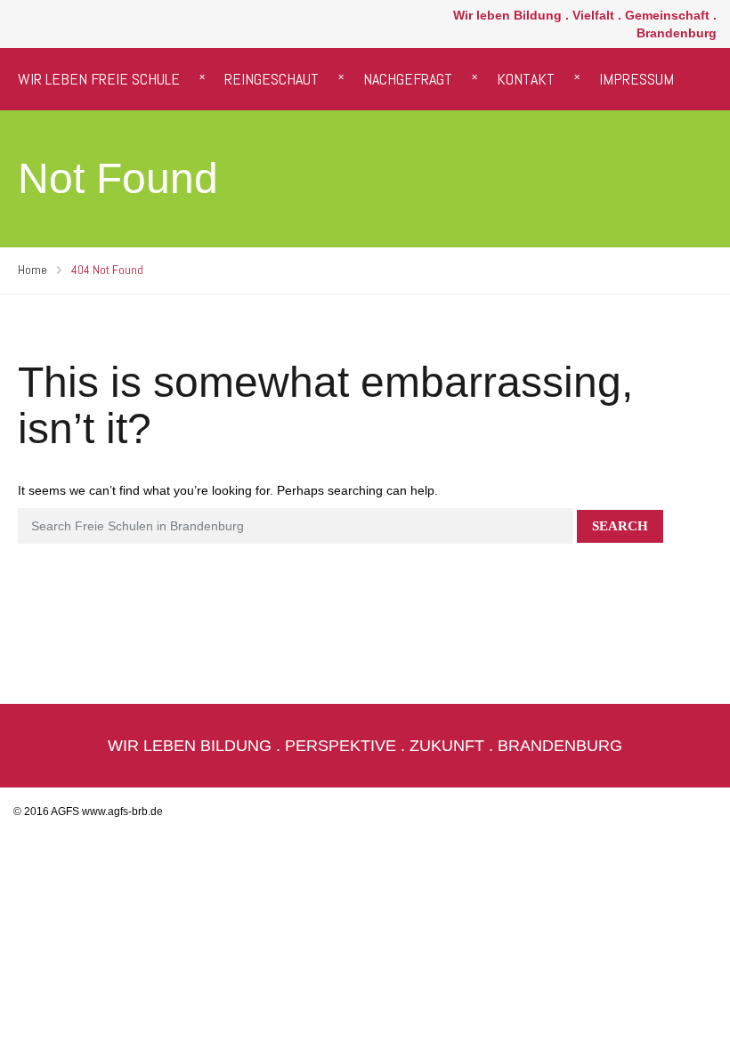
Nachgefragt (407, 79)
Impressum (636, 79)
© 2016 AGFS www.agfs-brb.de (88, 811)
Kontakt (526, 79)
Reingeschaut (271, 79)
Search (620, 526)
